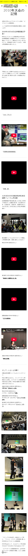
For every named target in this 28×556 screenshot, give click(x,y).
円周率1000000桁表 (9, 151)
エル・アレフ (7, 114)
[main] (14, 12)
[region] (14, 2)
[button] (2, 6)
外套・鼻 (6, 189)
